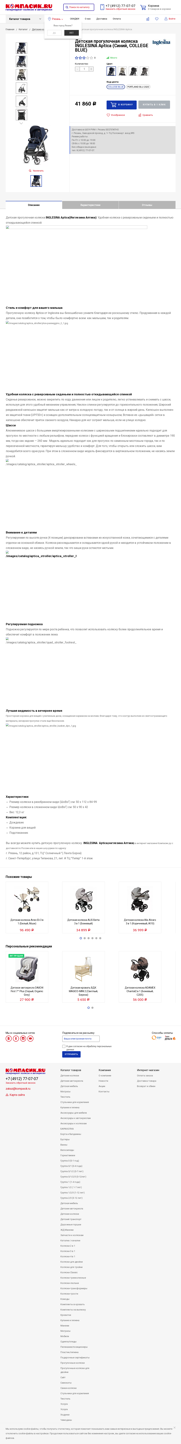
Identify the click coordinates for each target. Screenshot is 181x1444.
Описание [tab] (34, 205)
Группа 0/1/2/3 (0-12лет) (73, 1176)
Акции (102, 1086)
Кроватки (65, 1315)
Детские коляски (69, 1075)
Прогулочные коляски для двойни (74, 1370)
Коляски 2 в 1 (67, 1245)
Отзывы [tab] (147, 205)
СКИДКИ (74, 18)
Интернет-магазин (148, 1070)
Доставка (101, 18)
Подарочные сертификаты (75, 1357)
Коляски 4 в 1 (67, 1256)
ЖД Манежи (67, 1230)
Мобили (64, 1336)
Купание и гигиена (69, 1107)
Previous (20, 39)
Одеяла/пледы (68, 1341)
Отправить (71, 1054)
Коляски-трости (69, 1293)
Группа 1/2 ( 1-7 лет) (71, 1187)
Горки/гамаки (67, 1155)
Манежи (64, 1325)
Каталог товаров (19, 19)
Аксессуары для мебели (73, 1112)
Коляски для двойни (71, 1261)
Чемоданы (66, 1420)
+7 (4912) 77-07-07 (120, 6)
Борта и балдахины (70, 1134)
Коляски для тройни (71, 1267)
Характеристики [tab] (90, 205)
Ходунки (64, 1414)
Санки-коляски (68, 1388)
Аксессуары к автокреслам (75, 1118)
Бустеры (65, 1139)
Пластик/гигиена (69, 1352)
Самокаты (66, 1382)
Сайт (63, 1377)
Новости (103, 1081)
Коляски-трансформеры (73, 1288)
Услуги (64, 1404)
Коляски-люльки (69, 1283)
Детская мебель (69, 1086)
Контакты (104, 1091)
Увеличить (37, 171)
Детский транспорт (70, 1219)
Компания (105, 1070)
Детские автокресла (71, 1081)
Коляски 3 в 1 (67, 1251)
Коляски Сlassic (69, 1272)
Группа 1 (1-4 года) (70, 1182)
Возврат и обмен (146, 1086)
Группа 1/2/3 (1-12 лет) (72, 1192)
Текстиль (65, 1097)
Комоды (64, 1299)
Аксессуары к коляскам (73, 1123)
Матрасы (65, 1091)
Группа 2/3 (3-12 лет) (71, 1198)
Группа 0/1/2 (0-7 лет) (71, 1171)
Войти (171, 18)
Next (22, 123)
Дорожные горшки (70, 1224)
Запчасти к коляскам (71, 1235)
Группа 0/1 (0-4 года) (71, 1166)
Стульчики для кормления (74, 1102)
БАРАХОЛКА (67, 1128)
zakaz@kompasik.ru (18, 1088)
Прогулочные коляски (72, 1363)
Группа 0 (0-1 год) (69, 1160)
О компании (105, 1075)
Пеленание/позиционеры (74, 1347)
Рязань (56, 19)
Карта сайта (17, 1095)
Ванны (63, 1144)
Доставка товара (146, 1081)
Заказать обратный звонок (120, 9)
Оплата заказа (145, 1075)
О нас (88, 18)
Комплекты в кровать (72, 1304)
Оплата (117, 18)
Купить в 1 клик (154, 104)
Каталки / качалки (70, 1240)
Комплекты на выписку (73, 1309)
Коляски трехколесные (73, 1277)
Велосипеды (67, 1150)
